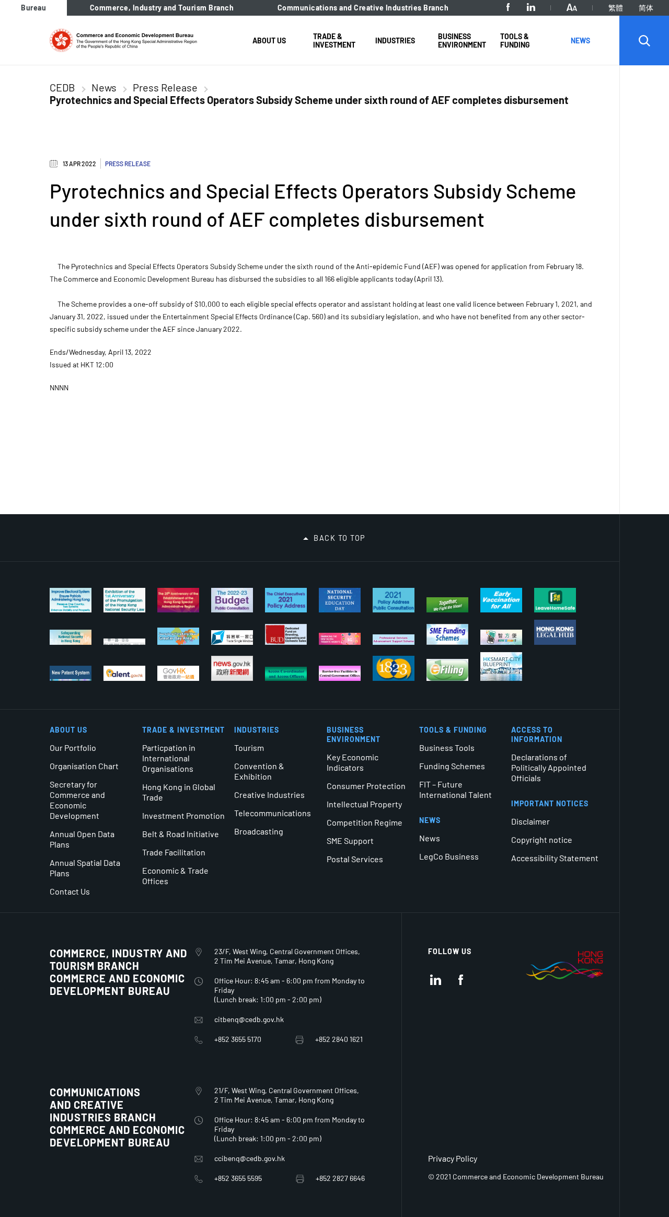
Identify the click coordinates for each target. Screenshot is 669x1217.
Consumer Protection (366, 786)
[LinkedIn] (531, 7)
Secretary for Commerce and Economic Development (77, 799)
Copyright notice (541, 839)
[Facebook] (508, 7)
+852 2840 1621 (339, 1039)
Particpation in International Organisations (168, 758)
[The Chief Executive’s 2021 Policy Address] (286, 600)
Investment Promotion (183, 815)
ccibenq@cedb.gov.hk (249, 1158)
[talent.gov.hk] (124, 673)
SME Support (350, 840)
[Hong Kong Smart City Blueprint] (501, 666)
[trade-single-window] (232, 637)
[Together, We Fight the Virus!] (447, 604)
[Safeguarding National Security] (70, 637)
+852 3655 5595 (238, 1178)
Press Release (165, 87)
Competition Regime (364, 822)
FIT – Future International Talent (455, 789)
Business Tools (447, 747)
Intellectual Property (364, 804)
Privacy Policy (452, 1158)
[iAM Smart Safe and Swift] (501, 637)
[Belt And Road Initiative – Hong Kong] (124, 642)
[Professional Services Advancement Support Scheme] (393, 639)
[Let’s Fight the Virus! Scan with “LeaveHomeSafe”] (555, 600)
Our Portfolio (73, 747)
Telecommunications (272, 813)
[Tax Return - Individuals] (447, 670)
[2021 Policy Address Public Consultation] (393, 600)
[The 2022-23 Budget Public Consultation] (232, 600)
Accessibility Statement (554, 858)
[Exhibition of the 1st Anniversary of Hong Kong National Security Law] (124, 600)
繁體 (615, 7)
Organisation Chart (84, 766)
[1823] (393, 668)
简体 (646, 7)
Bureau (33, 7)
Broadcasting (258, 831)
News (104, 87)
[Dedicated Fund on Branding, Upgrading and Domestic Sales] (286, 634)
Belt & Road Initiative (180, 834)
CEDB (62, 87)
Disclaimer (530, 821)
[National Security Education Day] (340, 600)
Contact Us (70, 891)
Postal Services (355, 859)
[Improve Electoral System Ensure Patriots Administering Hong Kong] (70, 600)
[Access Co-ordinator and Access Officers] (286, 674)
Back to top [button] (340, 538)
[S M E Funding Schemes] (447, 634)
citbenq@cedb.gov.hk (249, 1019)
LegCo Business (449, 856)
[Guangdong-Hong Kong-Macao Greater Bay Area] (178, 636)
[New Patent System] (70, 673)
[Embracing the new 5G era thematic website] (340, 639)
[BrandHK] (564, 981)
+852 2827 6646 (340, 1178)
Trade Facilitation (173, 852)
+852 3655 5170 (237, 1039)
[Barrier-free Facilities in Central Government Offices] (340, 673)
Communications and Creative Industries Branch (363, 7)
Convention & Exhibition (259, 771)
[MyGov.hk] (178, 673)
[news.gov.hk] (232, 668)
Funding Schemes (452, 766)
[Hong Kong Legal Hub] (555, 632)
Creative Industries (269, 794)
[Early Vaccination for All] (501, 600)
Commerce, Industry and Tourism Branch (162, 7)
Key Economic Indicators (352, 762)
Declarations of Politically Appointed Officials (548, 767)
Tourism (249, 747)
